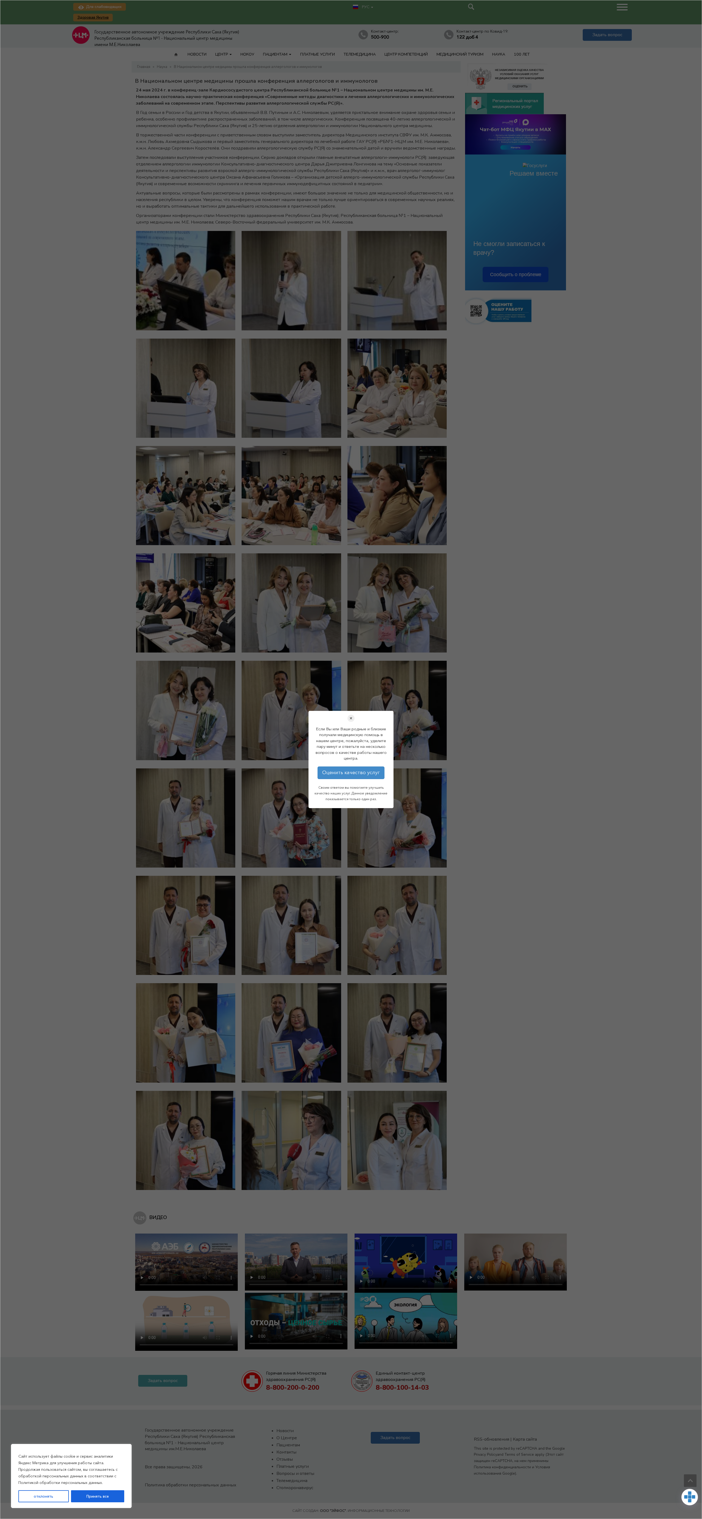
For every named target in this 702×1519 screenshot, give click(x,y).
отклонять (43, 1496)
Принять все (97, 1496)
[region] (71, 1476)
